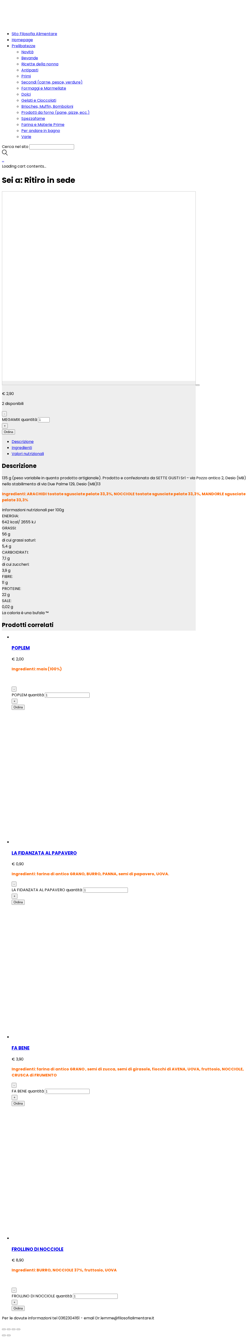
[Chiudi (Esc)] (4, 1329)
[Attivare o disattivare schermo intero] (14, 1329)
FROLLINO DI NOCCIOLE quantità (42, 1296)
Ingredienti (22, 447)
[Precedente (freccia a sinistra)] (4, 1335)
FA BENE (21, 1048)
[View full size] (198, 385)
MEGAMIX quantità (19, 419)
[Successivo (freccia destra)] (9, 1335)
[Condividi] (9, 1329)
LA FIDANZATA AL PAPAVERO (44, 853)
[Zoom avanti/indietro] (18, 1329)
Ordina (8, 432)
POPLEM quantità (28, 695)
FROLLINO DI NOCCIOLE (37, 1249)
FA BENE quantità (28, 1091)
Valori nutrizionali (28, 454)
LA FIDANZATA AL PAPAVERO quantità (47, 890)
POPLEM (21, 648)
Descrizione (23, 441)
